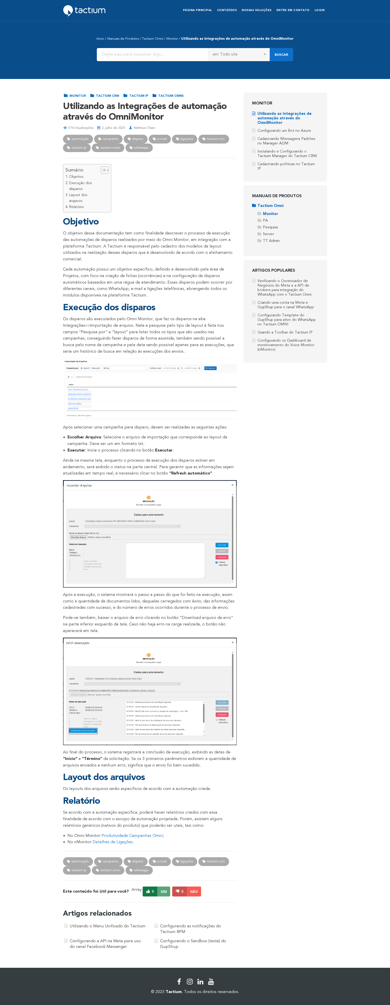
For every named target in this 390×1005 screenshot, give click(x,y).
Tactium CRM (107, 96)
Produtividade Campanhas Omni (132, 835)
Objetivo (76, 176)
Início (100, 39)
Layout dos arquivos (78, 198)
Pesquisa (270, 227)
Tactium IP (138, 96)
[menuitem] (198, 10)
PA (265, 220)
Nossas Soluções (257, 10)
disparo (137, 139)
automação (80, 139)
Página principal (197, 10)
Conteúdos (227, 10)
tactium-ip (78, 148)
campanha (110, 139)
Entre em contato (293, 10)
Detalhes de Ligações (113, 841)
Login (320, 10)
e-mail (161, 139)
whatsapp (141, 148)
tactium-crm (215, 139)
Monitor (172, 39)
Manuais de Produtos (123, 39)
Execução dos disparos (80, 186)
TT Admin (271, 240)
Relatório (76, 207)
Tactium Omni (152, 39)
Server (268, 234)
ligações (186, 139)
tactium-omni (110, 148)
